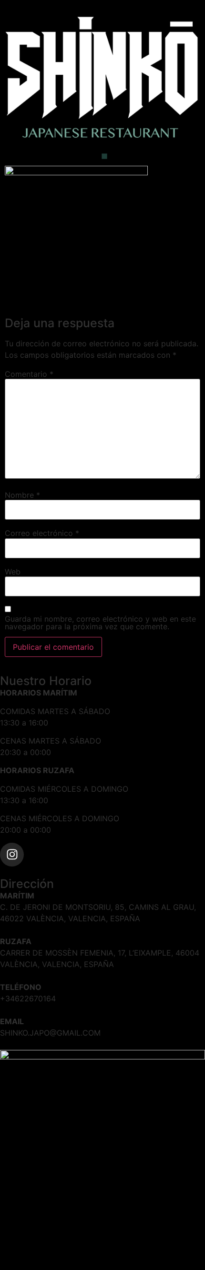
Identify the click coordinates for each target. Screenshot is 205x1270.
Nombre (22, 495)
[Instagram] (12, 855)
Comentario (29, 374)
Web (12, 571)
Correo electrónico (42, 533)
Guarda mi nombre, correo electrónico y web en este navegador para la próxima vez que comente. (100, 622)
